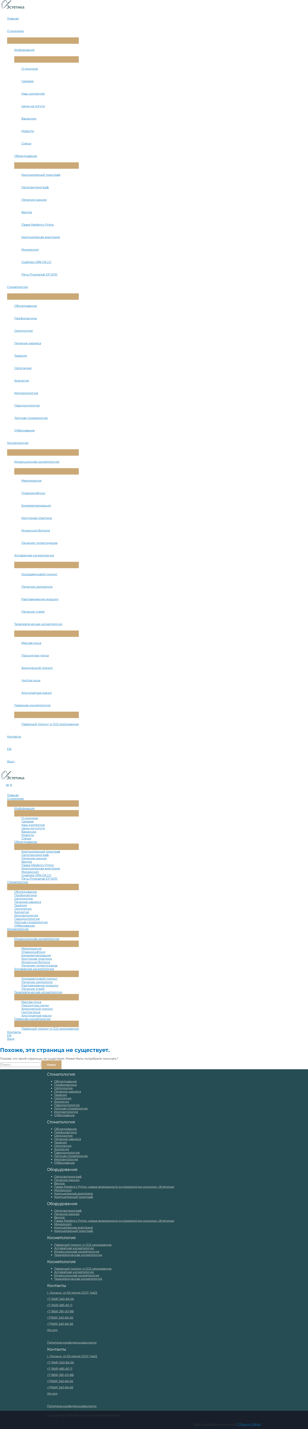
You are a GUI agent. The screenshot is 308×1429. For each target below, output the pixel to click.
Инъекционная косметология (36, 462)
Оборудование (25, 156)
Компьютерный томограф (40, 175)
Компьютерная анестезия (40, 237)
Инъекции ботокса (35, 530)
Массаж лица (31, 643)
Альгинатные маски (36, 693)
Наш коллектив (33, 93)
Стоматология (17, 287)
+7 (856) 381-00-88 (60, 1311)
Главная (13, 18)
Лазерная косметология (32, 705)
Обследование (25, 306)
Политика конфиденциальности (72, 1342)
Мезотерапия (31, 480)
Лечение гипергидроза (39, 543)
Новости (27, 131)
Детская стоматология (31, 418)
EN (9, 749)
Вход (11, 761)
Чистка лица (30, 680)
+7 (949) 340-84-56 (60, 1299)
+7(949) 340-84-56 (60, 1317)
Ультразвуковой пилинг (39, 574)
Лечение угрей (33, 611)
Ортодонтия (23, 331)
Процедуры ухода (35, 655)
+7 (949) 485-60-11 (59, 1305)
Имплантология (26, 393)
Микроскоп (30, 249)
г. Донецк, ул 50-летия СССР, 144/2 (72, 1292)
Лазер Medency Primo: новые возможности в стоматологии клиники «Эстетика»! (114, 1187)
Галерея (27, 81)
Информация (24, 50)
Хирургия (21, 380)
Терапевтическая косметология (38, 624)
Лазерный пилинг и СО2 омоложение (50, 724)
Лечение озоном (34, 199)
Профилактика (25, 318)
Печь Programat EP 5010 (39, 274)
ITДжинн (244, 1424)
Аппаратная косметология (34, 555)
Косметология (18, 443)
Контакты (14, 736)
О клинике (15, 31)
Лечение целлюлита (36, 586)
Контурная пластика (36, 518)
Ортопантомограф (35, 187)
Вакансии (28, 118)
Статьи (26, 143)
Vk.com (52, 1330)
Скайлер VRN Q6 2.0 (36, 262)
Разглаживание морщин (39, 599)
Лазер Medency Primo (37, 224)
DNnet (256, 1424)
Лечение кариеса (27, 343)
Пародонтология (27, 405)
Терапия (20, 355)
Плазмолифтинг (33, 493)
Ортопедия (23, 368)
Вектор (26, 212)
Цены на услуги (33, 106)
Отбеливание (24, 430)
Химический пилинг (37, 668)
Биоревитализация (36, 505)
